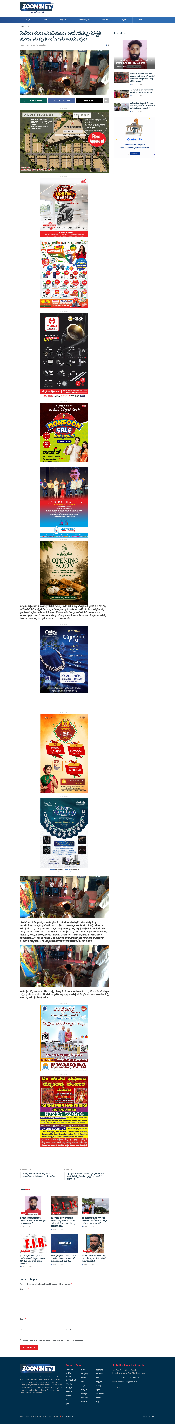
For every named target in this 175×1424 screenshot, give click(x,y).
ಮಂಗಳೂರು (100, 1370)
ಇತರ (140, 20)
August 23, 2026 (26, 1226)
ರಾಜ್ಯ (45, 20)
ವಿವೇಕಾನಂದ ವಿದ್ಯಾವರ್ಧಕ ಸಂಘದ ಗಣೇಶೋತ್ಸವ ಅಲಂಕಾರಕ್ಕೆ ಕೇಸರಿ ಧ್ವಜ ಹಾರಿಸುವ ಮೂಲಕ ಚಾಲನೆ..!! (94, 1220)
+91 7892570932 (118, 1377)
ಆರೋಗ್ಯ (68, 1384)
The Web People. (68, 1416)
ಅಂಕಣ (68, 1376)
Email (23, 1329)
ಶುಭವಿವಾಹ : (100, 1393)
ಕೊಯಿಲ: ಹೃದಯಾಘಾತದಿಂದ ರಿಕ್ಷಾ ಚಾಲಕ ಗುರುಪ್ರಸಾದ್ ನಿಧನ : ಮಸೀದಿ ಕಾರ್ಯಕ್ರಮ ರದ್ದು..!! (94, 1258)
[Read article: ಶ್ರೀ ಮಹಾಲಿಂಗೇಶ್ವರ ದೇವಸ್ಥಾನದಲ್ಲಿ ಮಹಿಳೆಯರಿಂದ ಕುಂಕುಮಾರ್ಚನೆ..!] (121, 94)
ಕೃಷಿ (67, 1400)
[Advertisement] (112, 8)
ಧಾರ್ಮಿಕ (84, 1378)
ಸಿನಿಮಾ (98, 1397)
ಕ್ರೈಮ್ (124, 20)
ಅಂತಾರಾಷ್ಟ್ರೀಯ (84, 20)
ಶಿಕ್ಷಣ (44, 45)
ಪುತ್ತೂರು (39, 45)
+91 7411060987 (132, 1377)
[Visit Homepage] (37, 8)
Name (23, 1319)
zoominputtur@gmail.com (127, 1382)
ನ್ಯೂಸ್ (28, 20)
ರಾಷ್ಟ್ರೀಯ (63, 20)
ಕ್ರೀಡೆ (67, 1403)
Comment (24, 1289)
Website (69, 1330)
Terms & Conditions (148, 1416)
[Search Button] (153, 20)
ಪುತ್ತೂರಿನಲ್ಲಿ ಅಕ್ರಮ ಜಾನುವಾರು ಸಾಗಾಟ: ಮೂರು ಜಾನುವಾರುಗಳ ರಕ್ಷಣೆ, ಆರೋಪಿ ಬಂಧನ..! (33, 1220)
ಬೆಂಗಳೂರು (84, 1397)
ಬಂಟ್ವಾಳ (84, 1393)
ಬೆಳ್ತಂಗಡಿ (84, 1401)
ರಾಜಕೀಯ (105, 20)
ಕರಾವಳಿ (68, 1396)
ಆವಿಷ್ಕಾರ (69, 1388)
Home (22, 26)
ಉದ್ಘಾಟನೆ (69, 1392)
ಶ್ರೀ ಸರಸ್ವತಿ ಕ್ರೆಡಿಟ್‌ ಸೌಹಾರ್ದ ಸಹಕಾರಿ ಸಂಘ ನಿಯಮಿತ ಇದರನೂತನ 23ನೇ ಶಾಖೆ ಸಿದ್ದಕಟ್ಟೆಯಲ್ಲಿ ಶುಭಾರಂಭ (63, 1258)
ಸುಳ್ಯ (53, 1251)
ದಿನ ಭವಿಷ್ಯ (84, 1374)
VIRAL (68, 1373)
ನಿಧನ (83, 1382)
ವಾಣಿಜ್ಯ (98, 1386)
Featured (56, 1213)
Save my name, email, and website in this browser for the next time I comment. (52, 1340)
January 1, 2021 (25, 45)
